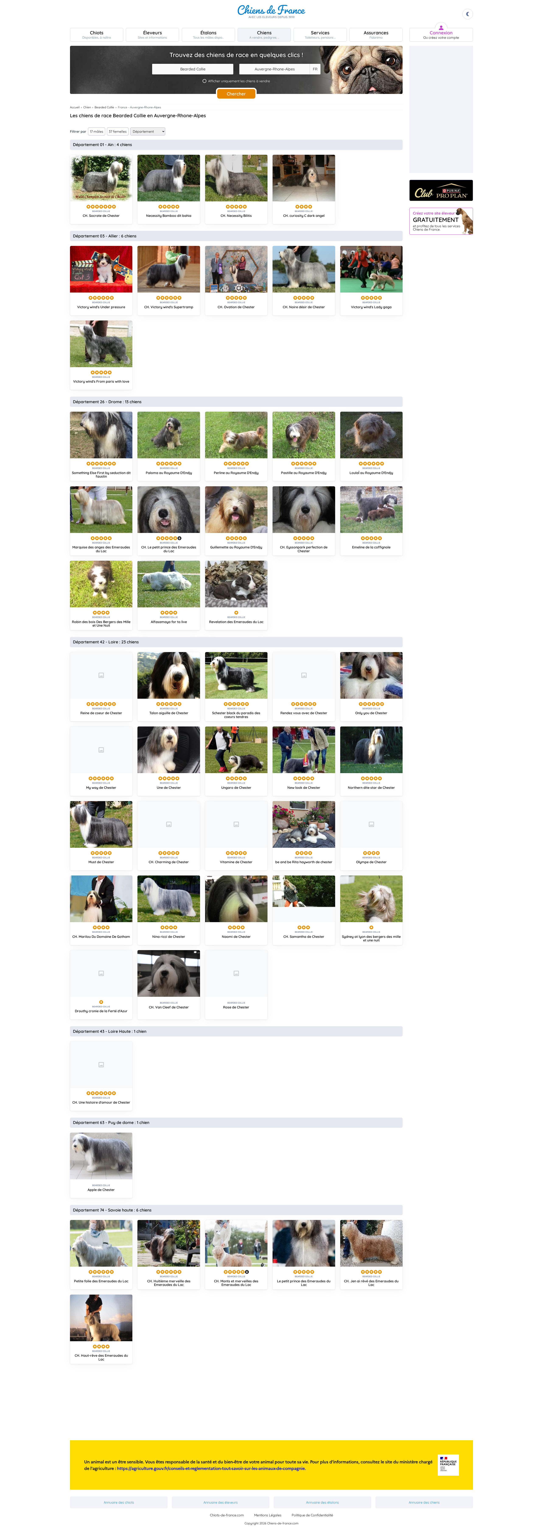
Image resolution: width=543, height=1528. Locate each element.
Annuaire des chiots (119, 1502)
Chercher (236, 93)
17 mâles (96, 131)
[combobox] (192, 69)
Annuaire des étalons (322, 1502)
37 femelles (118, 131)
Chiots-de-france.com (227, 1515)
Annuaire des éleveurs (220, 1502)
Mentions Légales (267, 1515)
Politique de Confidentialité (312, 1515)
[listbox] (315, 69)
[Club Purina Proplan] (441, 190)
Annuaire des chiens (424, 1502)
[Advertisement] (236, 1403)
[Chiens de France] (271, 14)
